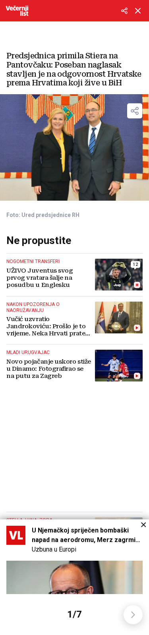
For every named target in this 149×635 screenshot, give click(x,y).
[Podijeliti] (124, 10)
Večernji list (17, 10)
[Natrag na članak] (138, 10)
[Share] (134, 110)
